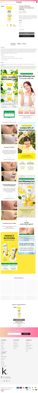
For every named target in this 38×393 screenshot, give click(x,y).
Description (13, 43)
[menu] (1, 2)
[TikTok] (7, 381)
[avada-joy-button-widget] (2, 390)
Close (37, 0)
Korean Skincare (24, 6)
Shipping (19, 43)
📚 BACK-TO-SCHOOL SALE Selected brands (19, 0)
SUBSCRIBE (26, 333)
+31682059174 (8, 376)
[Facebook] (2, 381)
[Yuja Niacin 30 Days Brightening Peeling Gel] (19, 312)
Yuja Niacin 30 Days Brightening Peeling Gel (19, 323)
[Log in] (33, 2)
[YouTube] (9, 381)
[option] (19, 0)
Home (1, 4)
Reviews (24, 43)
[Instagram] (4, 381)
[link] (6, 297)
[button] (1, 25)
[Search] (3, 2)
